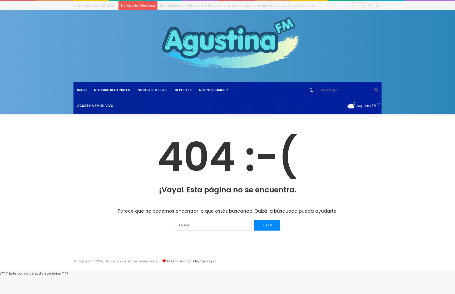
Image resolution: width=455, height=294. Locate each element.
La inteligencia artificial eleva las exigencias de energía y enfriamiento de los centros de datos (237, 5)
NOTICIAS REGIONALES (112, 90)
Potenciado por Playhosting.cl (191, 261)
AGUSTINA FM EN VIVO (95, 106)
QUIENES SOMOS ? (213, 90)
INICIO (82, 90)
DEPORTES (183, 90)
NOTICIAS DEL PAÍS (152, 90)
